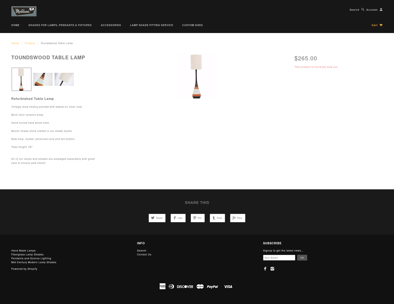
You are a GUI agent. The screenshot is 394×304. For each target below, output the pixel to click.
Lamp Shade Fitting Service (151, 25)
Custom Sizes (192, 25)
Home (15, 25)
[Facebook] (265, 269)
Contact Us (144, 254)
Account (372, 9)
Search (354, 9)
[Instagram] (272, 269)
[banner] (24, 11)
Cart (375, 25)
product (30, 43)
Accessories (111, 25)
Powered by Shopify (24, 268)
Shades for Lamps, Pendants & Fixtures (60, 25)
